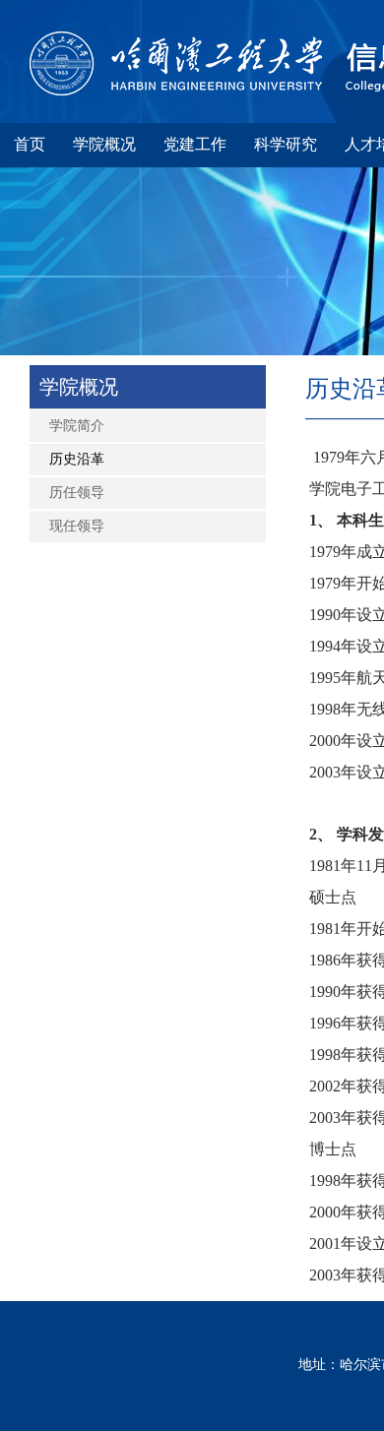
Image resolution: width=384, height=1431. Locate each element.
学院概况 (104, 144)
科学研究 (285, 144)
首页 (29, 144)
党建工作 (194, 144)
